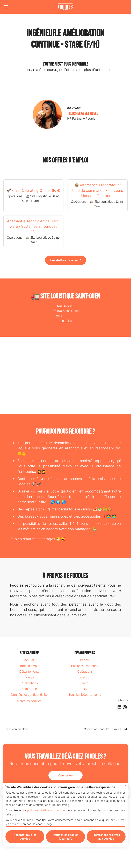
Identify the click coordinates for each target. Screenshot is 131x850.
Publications (29, 683)
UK (85, 689)
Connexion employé (15, 729)
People (85, 660)
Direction (84, 677)
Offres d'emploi (29, 666)
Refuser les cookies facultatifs (65, 836)
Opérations (85, 671)
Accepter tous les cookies (25, 836)
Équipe (29, 677)
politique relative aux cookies (46, 810)
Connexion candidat (96, 729)
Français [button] (120, 729)
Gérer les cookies (29, 701)
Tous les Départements (85, 694)
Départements (29, 671)
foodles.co (121, 700)
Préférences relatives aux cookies (106, 836)
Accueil (29, 660)
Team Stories (29, 689)
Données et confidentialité (29, 694)
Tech (84, 683)
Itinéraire (66, 320)
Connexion (65, 775)
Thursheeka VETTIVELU (82, 113)
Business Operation (84, 666)
